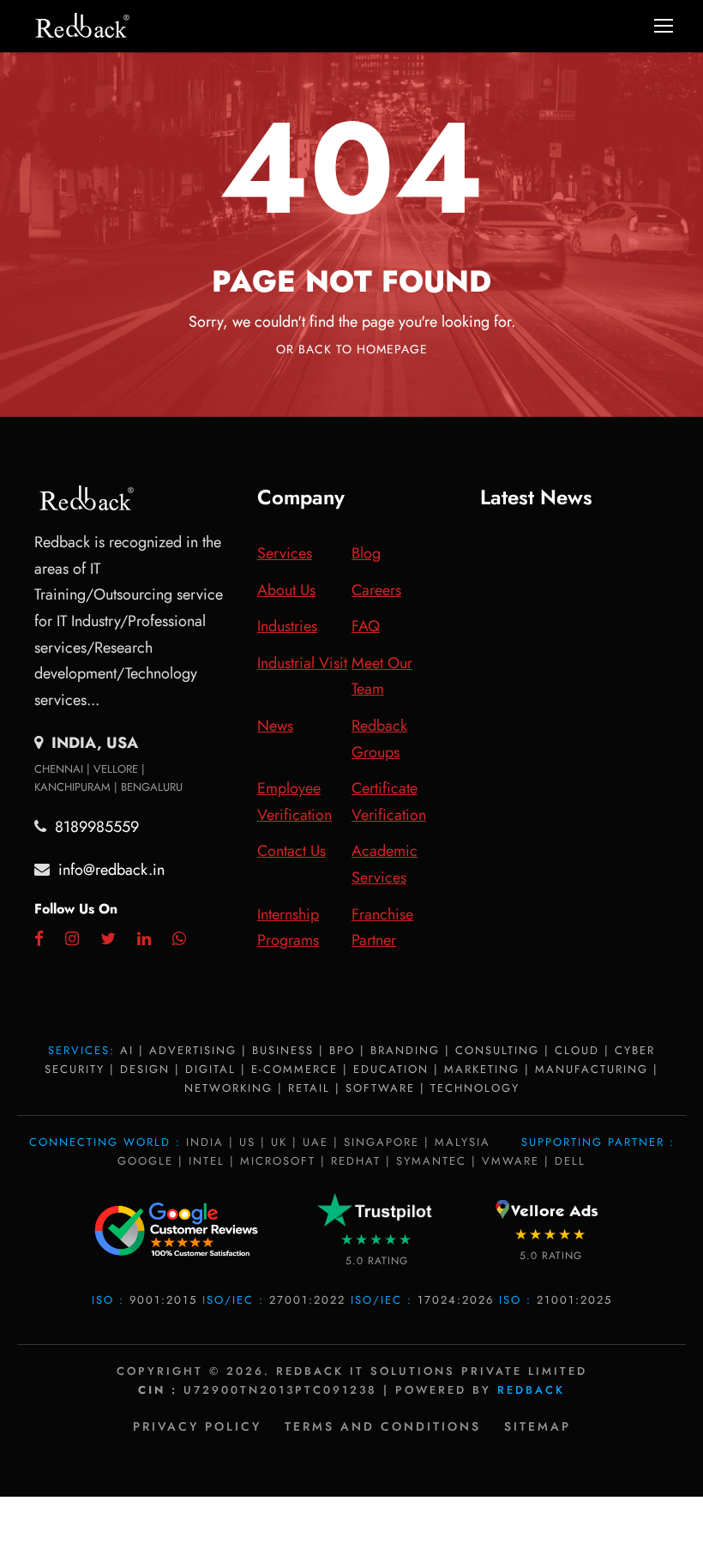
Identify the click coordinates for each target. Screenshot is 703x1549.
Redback (531, 1390)
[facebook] (39, 939)
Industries (287, 626)
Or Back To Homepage (352, 349)
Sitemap (537, 1426)
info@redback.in (111, 870)
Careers (376, 590)
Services (284, 553)
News (275, 725)
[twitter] (108, 939)
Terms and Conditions (383, 1426)
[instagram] (72, 939)
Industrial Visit (302, 663)
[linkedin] (144, 939)
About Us (286, 590)
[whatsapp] (179, 939)
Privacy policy (197, 1426)
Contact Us (291, 851)
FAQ (366, 626)
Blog (366, 553)
